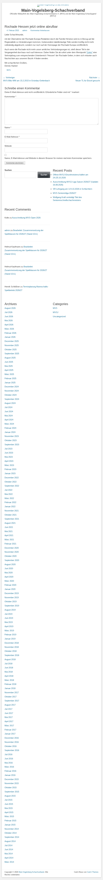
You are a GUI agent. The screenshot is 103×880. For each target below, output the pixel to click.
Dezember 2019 (12, 593)
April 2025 (9, 370)
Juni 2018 (9, 667)
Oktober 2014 (10, 833)
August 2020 (10, 564)
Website (8, 146)
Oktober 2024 (10, 395)
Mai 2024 (9, 415)
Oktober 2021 (10, 515)
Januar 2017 (10, 734)
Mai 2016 (9, 763)
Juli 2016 (8, 754)
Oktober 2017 (10, 696)
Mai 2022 (9, 494)
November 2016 (12, 742)
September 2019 (12, 605)
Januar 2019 (10, 639)
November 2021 (12, 510)
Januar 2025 (10, 382)
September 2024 (12, 399)
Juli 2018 (8, 663)
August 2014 (10, 841)
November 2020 (12, 552)
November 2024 (12, 391)
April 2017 (9, 721)
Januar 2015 (10, 825)
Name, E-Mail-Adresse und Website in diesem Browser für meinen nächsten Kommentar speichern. (48, 158)
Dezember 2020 (12, 548)
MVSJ (55, 312)
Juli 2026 (8, 312)
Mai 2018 (9, 672)
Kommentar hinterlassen (40, 30)
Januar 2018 (10, 688)
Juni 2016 (9, 758)
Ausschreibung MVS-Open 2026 (26, 218)
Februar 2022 (10, 502)
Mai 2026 (9, 320)
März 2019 (9, 630)
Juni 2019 (9, 618)
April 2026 (9, 324)
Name (8, 127)
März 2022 (9, 498)
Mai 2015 (9, 808)
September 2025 (12, 353)
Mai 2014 (9, 853)
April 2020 (9, 577)
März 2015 (9, 816)
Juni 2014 (9, 849)
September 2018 (12, 655)
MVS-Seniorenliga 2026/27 (64, 193)
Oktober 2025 (10, 349)
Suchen (8, 170)
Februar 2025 (10, 378)
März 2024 (9, 424)
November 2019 (12, 597)
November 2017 (12, 692)
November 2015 (12, 783)
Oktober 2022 (10, 482)
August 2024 (10, 403)
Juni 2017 (9, 713)
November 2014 (12, 829)
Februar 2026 (10, 333)
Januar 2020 (10, 589)
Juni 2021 (9, 527)
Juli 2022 (8, 490)
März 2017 (9, 725)
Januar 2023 (10, 473)
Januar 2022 (10, 506)
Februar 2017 (10, 730)
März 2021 (9, 539)
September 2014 (12, 837)
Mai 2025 (9, 366)
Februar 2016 (10, 771)
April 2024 (9, 419)
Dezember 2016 (12, 738)
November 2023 (12, 436)
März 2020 (9, 581)
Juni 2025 (9, 362)
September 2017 (12, 701)
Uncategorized (59, 316)
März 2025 (9, 374)
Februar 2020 (10, 585)
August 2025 (10, 358)
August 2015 (10, 796)
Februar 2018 (10, 684)
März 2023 (9, 465)
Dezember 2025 (12, 341)
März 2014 (9, 862)
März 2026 (9, 329)
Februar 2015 (10, 820)
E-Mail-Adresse (12, 137)
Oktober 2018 (10, 651)
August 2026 (10, 308)
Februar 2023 (10, 469)
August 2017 (10, 705)
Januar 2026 (10, 337)
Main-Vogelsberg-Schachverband (53, 10)
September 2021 (12, 519)
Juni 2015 (9, 804)
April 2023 (9, 461)
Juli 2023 (8, 449)
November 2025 (12, 345)
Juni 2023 (9, 453)
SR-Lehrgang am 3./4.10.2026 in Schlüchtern (72, 189)
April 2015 (9, 812)
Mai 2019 (9, 622)
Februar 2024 (10, 428)
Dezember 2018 (12, 643)
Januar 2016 (10, 775)
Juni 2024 (9, 411)
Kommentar (10, 96)
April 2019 (9, 626)
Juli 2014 (8, 845)
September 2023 (12, 444)
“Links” (90, 52)
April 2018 (9, 676)
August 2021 (10, 523)
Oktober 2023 (10, 440)
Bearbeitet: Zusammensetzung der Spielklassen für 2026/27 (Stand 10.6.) (26, 250)
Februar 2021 (10, 544)
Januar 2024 (10, 432)
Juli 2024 (8, 407)
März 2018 (9, 680)
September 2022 (12, 486)
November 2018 (12, 647)
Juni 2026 (9, 316)
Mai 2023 (9, 457)
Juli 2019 (8, 614)
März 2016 (9, 767)
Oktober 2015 (10, 787)
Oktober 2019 (10, 601)
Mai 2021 (9, 531)
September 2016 (12, 750)
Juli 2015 (8, 800)
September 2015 (12, 791)
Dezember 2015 (12, 779)
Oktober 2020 (10, 556)
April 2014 (9, 858)
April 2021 (9, 535)
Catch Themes (92, 872)
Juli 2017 (8, 709)
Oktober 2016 (10, 746)
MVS (9, 70)
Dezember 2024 (12, 386)
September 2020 (12, 560)
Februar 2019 (10, 634)
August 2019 (10, 610)
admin (24, 30)
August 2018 (10, 659)
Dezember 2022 (12, 477)
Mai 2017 (9, 717)
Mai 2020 (9, 572)
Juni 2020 (9, 568)
